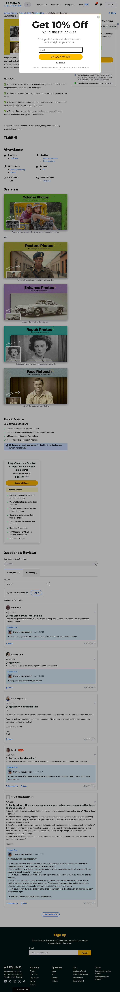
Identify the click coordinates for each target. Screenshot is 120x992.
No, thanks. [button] (60, 63)
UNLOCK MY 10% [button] (60, 56)
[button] (98, 17)
